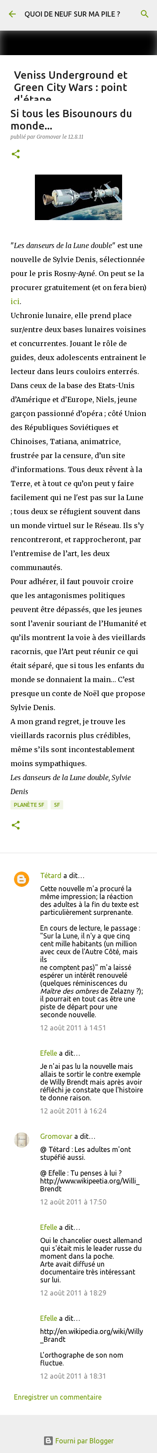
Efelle (48, 1053)
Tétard (50, 875)
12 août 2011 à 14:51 (73, 1028)
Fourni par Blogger (84, 1441)
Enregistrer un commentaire (58, 1397)
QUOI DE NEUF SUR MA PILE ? (72, 14)
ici (15, 301)
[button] (15, 155)
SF (57, 805)
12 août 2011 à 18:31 (73, 1376)
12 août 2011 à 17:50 (73, 1202)
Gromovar (56, 1136)
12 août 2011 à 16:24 (73, 1111)
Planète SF (29, 805)
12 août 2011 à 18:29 (73, 1293)
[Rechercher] (145, 14)
